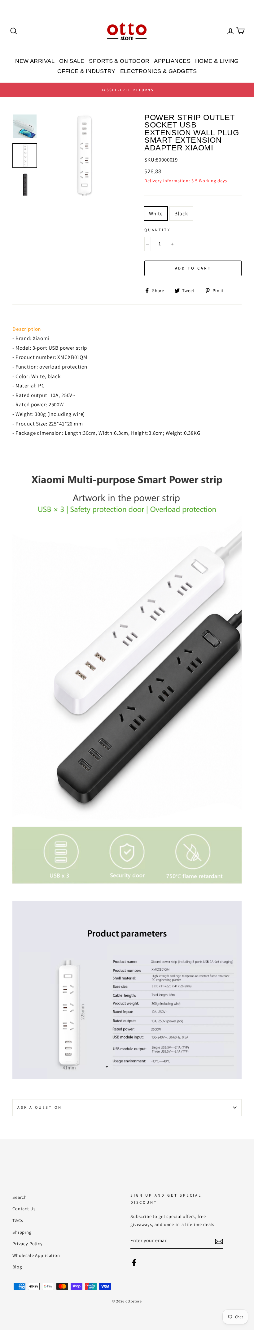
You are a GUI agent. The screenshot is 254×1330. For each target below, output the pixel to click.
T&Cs (17, 1220)
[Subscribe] (219, 1241)
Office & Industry (86, 71)
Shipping (22, 1232)
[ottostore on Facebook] (134, 1262)
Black (181, 213)
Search (19, 1197)
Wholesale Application (36, 1255)
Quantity (157, 229)
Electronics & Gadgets (158, 71)
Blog (17, 1267)
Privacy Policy (27, 1243)
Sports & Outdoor (119, 61)
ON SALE (71, 61)
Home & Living (217, 61)
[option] (127, 90)
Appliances (172, 61)
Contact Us (24, 1208)
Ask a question (39, 1107)
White (156, 213)
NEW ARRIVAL (35, 61)
